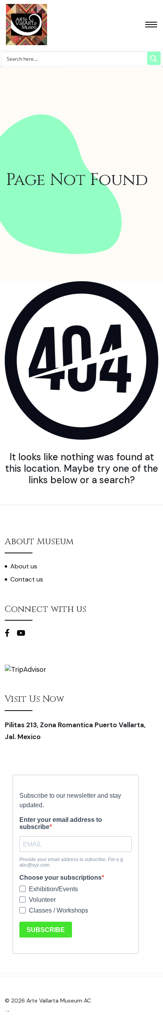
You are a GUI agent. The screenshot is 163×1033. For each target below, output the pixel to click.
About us (23, 566)
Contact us (26, 579)
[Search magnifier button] (154, 58)
